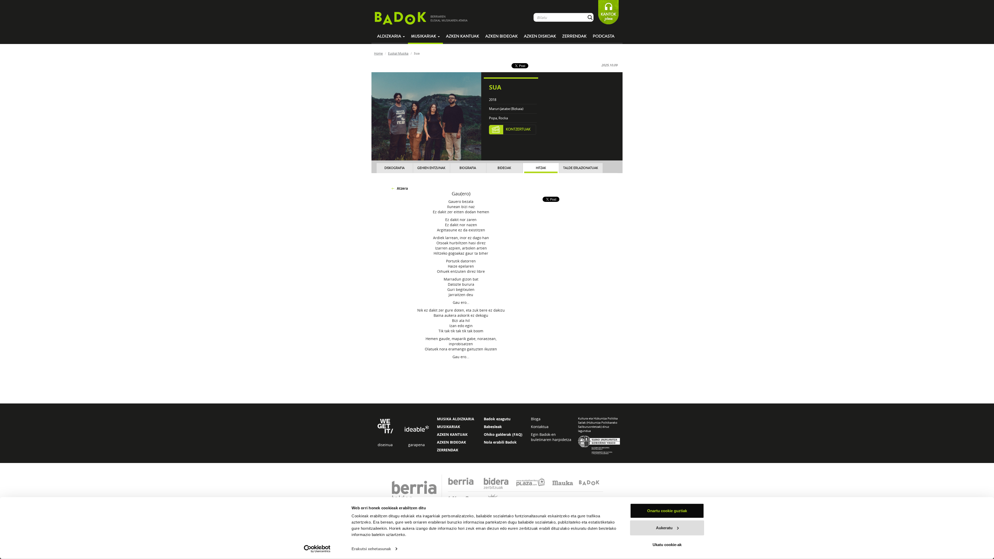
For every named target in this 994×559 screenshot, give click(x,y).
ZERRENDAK (447, 449)
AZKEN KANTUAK (452, 434)
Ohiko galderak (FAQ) (503, 434)
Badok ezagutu (497, 418)
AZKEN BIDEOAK (451, 442)
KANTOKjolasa (608, 16)
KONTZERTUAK (518, 129)
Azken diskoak (540, 36)
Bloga (535, 418)
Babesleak (493, 426)
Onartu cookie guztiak (667, 511)
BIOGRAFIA (467, 168)
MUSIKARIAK (448, 426)
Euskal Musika (398, 53)
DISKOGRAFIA (394, 168)
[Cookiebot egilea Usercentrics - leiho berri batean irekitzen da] (317, 549)
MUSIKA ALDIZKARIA (455, 418)
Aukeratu (664, 527)
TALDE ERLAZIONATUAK (580, 168)
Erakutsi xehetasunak (371, 549)
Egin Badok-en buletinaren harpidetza (551, 437)
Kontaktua (540, 426)
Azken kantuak (462, 36)
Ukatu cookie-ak (667, 544)
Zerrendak (574, 36)
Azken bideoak (501, 36)
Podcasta (604, 36)
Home (378, 53)
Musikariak (424, 36)
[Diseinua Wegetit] (385, 425)
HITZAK (541, 168)
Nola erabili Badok (500, 442)
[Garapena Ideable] (416, 428)
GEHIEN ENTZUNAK (431, 168)
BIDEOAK (504, 168)
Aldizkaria (389, 36)
